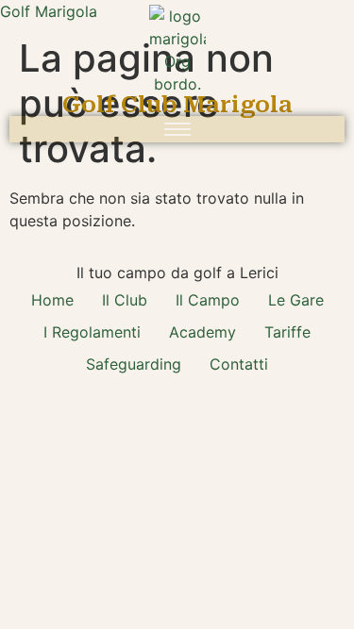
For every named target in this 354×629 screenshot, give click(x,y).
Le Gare (296, 299)
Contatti (239, 364)
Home (52, 299)
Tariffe (287, 332)
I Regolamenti (92, 332)
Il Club (124, 299)
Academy (202, 332)
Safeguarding (133, 364)
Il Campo (208, 299)
